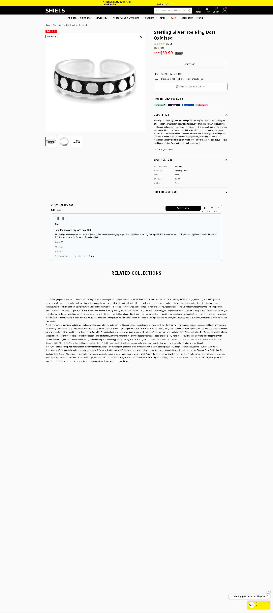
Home (48, 25)
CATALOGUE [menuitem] (187, 18)
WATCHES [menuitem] (149, 18)
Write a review (183, 208)
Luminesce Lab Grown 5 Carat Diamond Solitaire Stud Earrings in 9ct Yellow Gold (179, 339)
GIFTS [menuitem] (163, 18)
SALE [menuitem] (173, 18)
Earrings (163, 357)
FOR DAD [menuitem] (72, 18)
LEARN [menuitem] (200, 18)
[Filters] (212, 208)
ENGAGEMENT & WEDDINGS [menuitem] (126, 18)
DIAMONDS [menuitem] (85, 18)
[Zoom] (141, 37)
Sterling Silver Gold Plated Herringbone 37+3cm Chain (107, 343)
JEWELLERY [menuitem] (101, 18)
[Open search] (205, 208)
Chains (172, 357)
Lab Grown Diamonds (188, 357)
